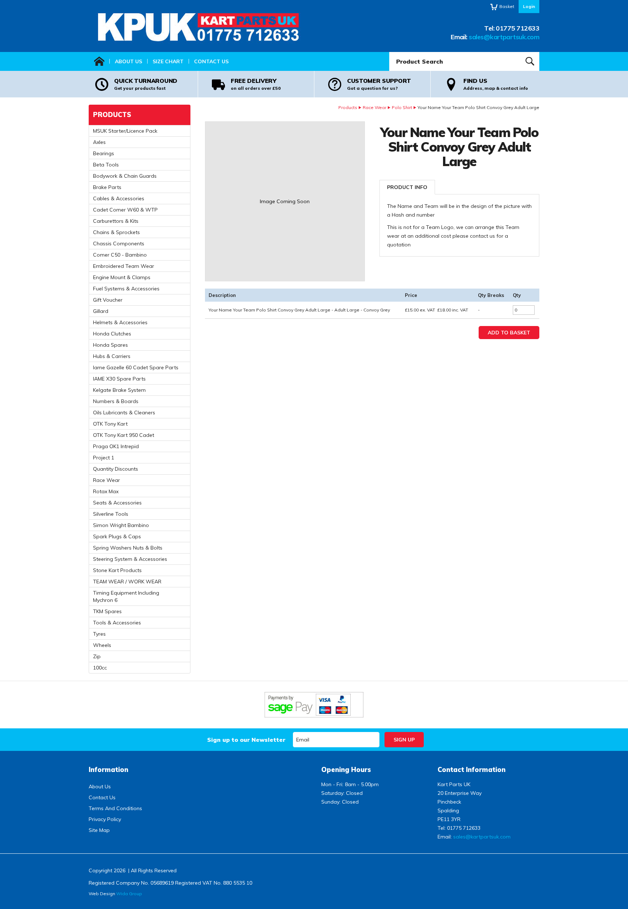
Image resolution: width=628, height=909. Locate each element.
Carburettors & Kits (115, 221)
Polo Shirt (402, 107)
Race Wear (374, 107)
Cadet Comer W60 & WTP (125, 209)
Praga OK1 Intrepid (116, 446)
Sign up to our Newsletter (246, 739)
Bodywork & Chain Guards (125, 176)
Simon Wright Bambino (121, 525)
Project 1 (103, 457)
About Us (128, 61)
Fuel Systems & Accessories (126, 288)
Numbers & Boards (115, 401)
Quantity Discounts (115, 469)
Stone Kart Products (117, 570)
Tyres (99, 634)
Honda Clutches (112, 333)
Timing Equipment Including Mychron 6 (126, 596)
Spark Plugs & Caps (117, 536)
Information (108, 769)
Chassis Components (118, 243)
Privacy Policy (105, 819)
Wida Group (129, 893)
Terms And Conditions (115, 808)
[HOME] (99, 61)
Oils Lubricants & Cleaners (124, 412)
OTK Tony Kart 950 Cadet (123, 435)
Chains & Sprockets (116, 232)
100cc (100, 667)
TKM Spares (107, 611)
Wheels (102, 645)
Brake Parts (107, 187)
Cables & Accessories (118, 198)
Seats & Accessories (117, 502)
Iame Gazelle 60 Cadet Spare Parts (135, 367)
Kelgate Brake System (119, 390)
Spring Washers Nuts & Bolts (127, 547)
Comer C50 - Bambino (120, 255)
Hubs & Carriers (111, 356)
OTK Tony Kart (110, 424)
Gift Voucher (107, 300)
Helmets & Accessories (120, 322)
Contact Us (211, 61)
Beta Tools (106, 164)
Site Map (99, 830)
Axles (99, 142)
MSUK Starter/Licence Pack (125, 131)
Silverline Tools (110, 514)
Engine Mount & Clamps (121, 277)
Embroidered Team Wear (123, 266)
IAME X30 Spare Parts (119, 378)
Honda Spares (110, 345)
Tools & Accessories (117, 622)
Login (529, 6)
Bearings (103, 153)
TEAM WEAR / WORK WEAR (127, 581)
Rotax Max (105, 491)
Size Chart (168, 61)
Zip (97, 656)
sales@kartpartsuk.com (504, 37)
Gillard (100, 311)
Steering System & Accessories (130, 559)
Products (347, 107)
